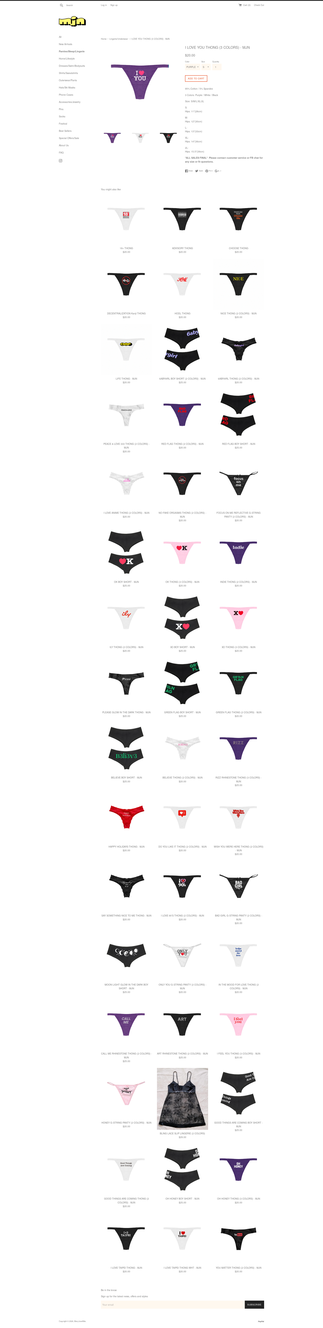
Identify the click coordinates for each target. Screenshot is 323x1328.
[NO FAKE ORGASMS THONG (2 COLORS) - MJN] (182, 483)
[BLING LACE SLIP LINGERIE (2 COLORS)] (182, 1099)
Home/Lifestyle (67, 58)
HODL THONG (182, 313)
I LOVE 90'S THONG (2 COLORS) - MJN (182, 915)
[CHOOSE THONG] (238, 218)
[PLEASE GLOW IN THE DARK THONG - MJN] (126, 683)
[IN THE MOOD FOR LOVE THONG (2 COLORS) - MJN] (238, 955)
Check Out (259, 5)
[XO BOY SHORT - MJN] (182, 618)
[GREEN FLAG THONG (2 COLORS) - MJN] (238, 683)
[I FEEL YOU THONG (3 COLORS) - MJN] (238, 1024)
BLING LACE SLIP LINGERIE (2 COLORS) (182, 1133)
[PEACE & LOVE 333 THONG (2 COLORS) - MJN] (126, 414)
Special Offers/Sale (69, 138)
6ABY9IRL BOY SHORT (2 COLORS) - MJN (182, 378)
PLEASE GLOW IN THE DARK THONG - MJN (126, 712)
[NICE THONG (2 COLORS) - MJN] (238, 284)
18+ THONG (126, 248)
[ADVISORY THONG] (182, 218)
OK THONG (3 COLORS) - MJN (182, 581)
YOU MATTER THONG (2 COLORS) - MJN (238, 1267)
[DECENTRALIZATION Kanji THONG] (126, 284)
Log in (104, 5)
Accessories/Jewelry (69, 102)
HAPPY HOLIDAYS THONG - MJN (127, 846)
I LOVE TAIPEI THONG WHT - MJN (182, 1267)
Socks (62, 116)
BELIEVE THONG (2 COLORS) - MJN (183, 777)
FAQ (61, 152)
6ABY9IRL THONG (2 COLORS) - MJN (238, 378)
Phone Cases (66, 94)
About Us (64, 145)
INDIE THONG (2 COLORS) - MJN (238, 581)
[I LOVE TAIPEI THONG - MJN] (126, 1238)
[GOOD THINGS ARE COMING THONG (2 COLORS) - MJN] (126, 1169)
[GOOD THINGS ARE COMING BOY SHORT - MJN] (238, 1093)
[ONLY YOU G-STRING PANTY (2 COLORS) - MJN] (182, 955)
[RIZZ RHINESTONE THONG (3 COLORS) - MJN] (238, 748)
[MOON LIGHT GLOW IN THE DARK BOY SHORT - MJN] (126, 955)
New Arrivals (65, 44)
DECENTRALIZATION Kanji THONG (126, 313)
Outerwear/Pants (68, 80)
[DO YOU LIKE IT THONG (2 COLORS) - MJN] (182, 817)
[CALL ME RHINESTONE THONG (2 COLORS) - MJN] (126, 1024)
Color (187, 61)
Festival (63, 123)
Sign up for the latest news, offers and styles (124, 1296)
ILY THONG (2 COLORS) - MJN (126, 647)
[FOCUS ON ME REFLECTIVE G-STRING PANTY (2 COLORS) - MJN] (238, 483)
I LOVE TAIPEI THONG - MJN (126, 1267)
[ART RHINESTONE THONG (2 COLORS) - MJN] (182, 1024)
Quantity (215, 61)
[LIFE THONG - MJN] (126, 349)
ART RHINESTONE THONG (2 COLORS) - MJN (182, 1053)
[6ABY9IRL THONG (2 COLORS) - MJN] (238, 349)
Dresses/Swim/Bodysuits (72, 65)
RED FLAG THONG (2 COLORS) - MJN (182, 443)
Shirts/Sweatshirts (68, 73)
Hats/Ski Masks (67, 87)
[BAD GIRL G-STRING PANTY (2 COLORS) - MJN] (238, 886)
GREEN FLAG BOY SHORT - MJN (182, 712)
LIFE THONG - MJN (126, 378)
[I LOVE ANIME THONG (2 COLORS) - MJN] (126, 483)
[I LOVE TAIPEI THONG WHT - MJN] (182, 1238)
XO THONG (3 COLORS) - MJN (238, 647)
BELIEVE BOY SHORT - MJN (126, 777)
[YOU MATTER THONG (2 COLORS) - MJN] (238, 1238)
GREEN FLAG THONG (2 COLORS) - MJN (238, 712)
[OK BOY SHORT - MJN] (126, 552)
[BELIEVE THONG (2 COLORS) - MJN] (182, 748)
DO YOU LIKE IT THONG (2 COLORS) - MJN (182, 846)
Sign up (114, 5)
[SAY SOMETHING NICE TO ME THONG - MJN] (126, 886)
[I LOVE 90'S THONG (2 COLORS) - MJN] (182, 886)
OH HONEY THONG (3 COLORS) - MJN (238, 1198)
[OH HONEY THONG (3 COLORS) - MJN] (238, 1169)
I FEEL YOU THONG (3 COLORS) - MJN (238, 1053)
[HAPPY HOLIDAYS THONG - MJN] (126, 817)
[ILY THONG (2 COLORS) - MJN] (126, 618)
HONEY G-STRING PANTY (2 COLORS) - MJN (126, 1122)
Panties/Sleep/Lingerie (72, 51)
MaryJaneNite (80, 1321)
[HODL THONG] (182, 284)
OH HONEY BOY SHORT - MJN (182, 1198)
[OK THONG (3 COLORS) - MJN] (182, 552)
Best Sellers (65, 130)
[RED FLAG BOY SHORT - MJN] (238, 414)
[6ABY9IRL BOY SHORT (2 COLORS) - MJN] (182, 349)
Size (203, 61)
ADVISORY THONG (182, 248)
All (60, 36)
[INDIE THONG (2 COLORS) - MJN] (238, 552)
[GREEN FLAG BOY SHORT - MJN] (182, 683)
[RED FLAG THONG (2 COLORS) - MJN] (182, 414)
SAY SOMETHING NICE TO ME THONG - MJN (126, 915)
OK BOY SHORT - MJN (126, 581)
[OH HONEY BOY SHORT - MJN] (182, 1169)
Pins (61, 109)
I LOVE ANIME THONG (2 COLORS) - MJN (126, 512)
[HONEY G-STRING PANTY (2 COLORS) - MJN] (126, 1093)
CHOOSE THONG (238, 248)
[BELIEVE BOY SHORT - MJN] (126, 748)
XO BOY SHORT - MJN (182, 647)
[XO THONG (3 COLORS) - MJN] (238, 618)
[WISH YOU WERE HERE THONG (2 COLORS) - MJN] (238, 817)
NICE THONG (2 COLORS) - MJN (239, 313)
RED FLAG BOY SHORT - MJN (238, 443)
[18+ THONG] (126, 218)
